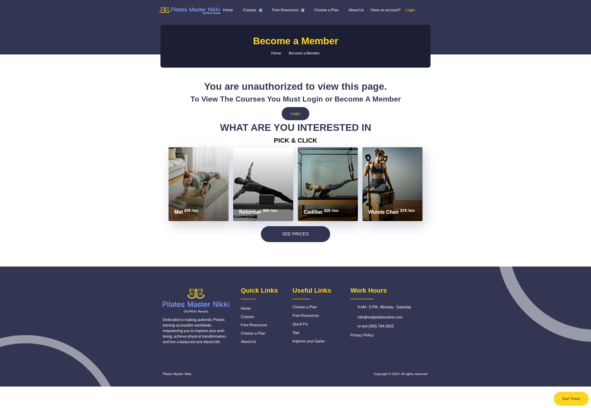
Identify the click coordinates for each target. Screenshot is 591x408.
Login (295, 114)
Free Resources (285, 10)
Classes (249, 10)
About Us (356, 10)
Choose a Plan (326, 10)
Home (228, 10)
